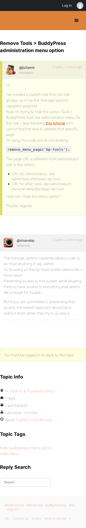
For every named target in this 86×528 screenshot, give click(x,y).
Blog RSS (13, 509)
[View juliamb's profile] (11, 70)
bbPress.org (34, 505)
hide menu (9, 453)
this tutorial (55, 123)
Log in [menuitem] (67, 5)
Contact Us (20, 518)
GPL (7, 518)
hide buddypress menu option (26, 447)
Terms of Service (55, 518)
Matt (72, 505)
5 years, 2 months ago (67, 67)
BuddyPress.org (8, 20)
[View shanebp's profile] (8, 242)
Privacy (36, 518)
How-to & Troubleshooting (32, 391)
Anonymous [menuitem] (80, 5)
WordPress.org (14, 505)
